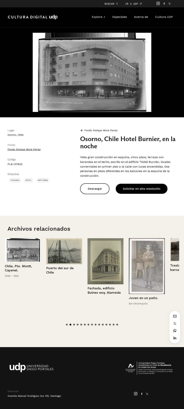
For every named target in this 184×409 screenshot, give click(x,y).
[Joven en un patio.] (128, 266)
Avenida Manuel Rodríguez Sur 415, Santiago (34, 395)
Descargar (95, 188)
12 (106, 325)
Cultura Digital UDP (33, 19)
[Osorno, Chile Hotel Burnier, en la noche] (92, 72)
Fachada (15, 180)
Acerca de (141, 17)
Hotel (29, 180)
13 (110, 325)
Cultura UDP (164, 17)
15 (117, 325)
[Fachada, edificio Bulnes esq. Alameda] (87, 261)
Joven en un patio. (125, 298)
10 (99, 325)
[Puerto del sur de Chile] (46, 251)
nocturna (43, 180)
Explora (97, 17)
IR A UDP (132, 3)
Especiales (119, 17)
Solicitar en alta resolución (141, 188)
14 (113, 325)
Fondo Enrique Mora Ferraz (24, 149)
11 (103, 325)
